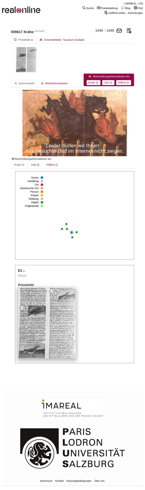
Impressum (46, 480)
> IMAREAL (130, 3)
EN (141, 3)
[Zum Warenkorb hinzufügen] (119, 31)
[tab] (24, 40)
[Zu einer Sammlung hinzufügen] (129, 31)
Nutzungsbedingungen (79, 480)
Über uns (99, 480)
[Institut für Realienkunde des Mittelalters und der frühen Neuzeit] (72, 408)
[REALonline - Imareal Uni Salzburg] (24, 8)
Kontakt (59, 480)
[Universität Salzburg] (72, 448)
